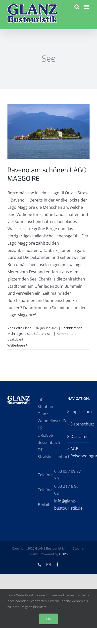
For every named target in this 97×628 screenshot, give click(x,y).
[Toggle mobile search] (76, 6)
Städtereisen (43, 333)
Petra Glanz (22, 328)
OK (48, 619)
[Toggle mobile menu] (87, 6)
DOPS (63, 554)
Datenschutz (78, 424)
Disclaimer (78, 436)
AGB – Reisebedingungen (78, 452)
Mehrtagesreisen (19, 333)
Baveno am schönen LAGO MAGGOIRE (47, 174)
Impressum (78, 411)
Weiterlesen (16, 345)
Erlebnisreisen (72, 328)
